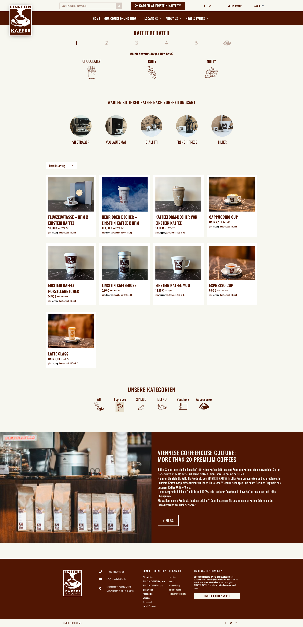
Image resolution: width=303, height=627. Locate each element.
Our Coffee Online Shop (120, 18)
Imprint (172, 581)
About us (172, 18)
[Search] (119, 6)
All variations (148, 577)
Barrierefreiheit (175, 589)
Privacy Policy (174, 585)
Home (96, 18)
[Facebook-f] (204, 5)
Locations (151, 18)
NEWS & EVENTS (195, 18)
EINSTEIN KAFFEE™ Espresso (154, 581)
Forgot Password (149, 606)
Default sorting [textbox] (57, 165)
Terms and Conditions (177, 593)
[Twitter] (231, 623)
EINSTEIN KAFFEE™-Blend (153, 585)
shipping (55, 232)
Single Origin (148, 589)
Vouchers (146, 597)
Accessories (147, 593)
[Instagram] (209, 5)
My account (147, 601)
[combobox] (61, 165)
